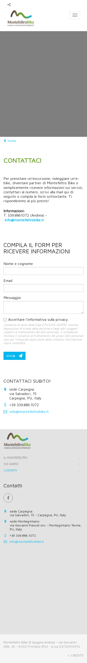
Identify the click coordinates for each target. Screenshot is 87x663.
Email (7, 280)
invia (11, 355)
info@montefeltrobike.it (29, 411)
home (11, 141)
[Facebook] (8, 497)
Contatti (10, 470)
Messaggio (12, 297)
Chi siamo (11, 464)
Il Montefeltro (15, 457)
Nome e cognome (18, 263)
